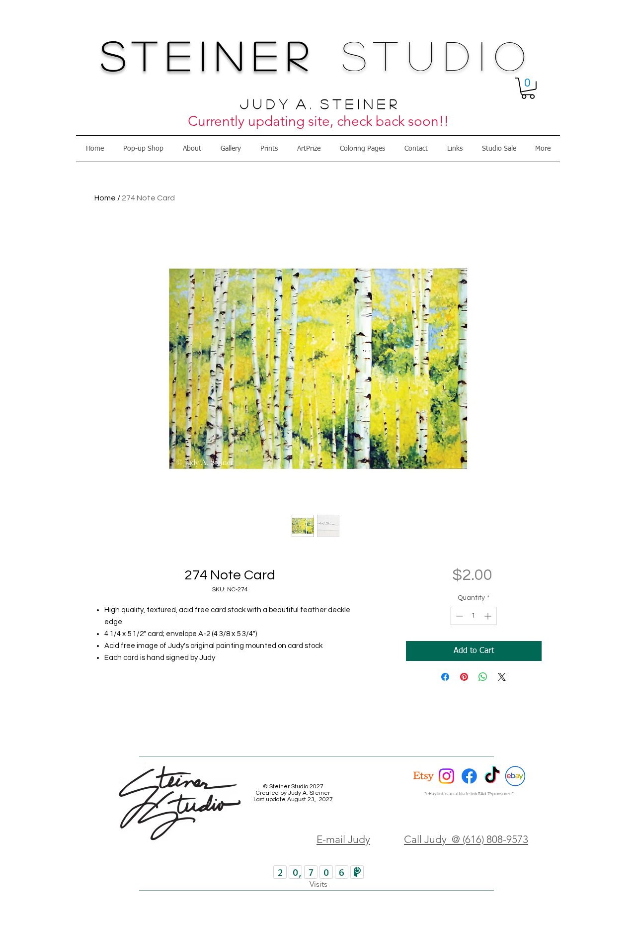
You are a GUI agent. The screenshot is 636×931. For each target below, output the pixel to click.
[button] (528, 88)
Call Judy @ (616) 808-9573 (466, 839)
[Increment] (488, 616)
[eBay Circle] (515, 776)
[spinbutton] (473, 616)
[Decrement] (458, 616)
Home (105, 198)
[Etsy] (423, 776)
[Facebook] (469, 776)
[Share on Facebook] (445, 677)
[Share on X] (502, 677)
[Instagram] (446, 776)
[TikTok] (492, 776)
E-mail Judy (343, 839)
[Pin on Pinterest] (464, 677)
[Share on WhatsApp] (483, 677)
